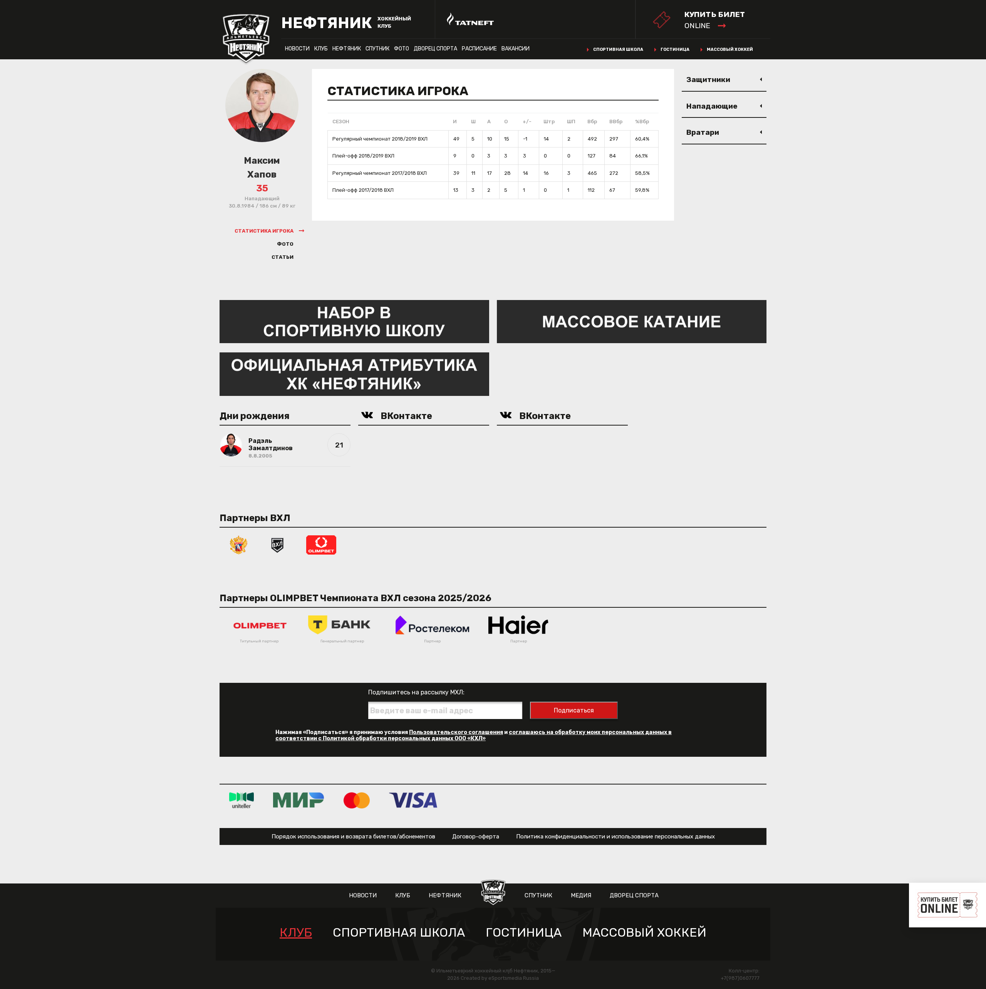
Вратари (702, 132)
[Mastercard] (357, 800)
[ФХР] (238, 544)
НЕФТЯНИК (346, 48)
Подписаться (574, 710)
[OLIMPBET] (321, 544)
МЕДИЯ (581, 895)
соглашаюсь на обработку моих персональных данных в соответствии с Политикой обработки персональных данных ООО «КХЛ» (473, 735)
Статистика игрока (264, 231)
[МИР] (298, 800)
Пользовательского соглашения (456, 732)
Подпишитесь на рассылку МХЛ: (416, 692)
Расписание (479, 48)
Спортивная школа (618, 49)
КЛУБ (321, 48)
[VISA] (413, 800)
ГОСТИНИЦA (524, 932)
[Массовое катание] (631, 321)
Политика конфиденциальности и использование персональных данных (615, 836)
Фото (401, 48)
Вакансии (515, 48)
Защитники (708, 79)
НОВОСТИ (297, 48)
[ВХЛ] (277, 544)
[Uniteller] (241, 800)
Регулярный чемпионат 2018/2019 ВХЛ (380, 139)
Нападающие (712, 106)
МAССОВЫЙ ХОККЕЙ (644, 932)
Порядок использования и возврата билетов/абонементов (353, 836)
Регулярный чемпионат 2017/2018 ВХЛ (379, 173)
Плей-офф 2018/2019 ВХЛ (363, 156)
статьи (282, 257)
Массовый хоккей (730, 49)
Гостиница (675, 49)
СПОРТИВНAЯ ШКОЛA (399, 932)
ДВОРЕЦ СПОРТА (435, 48)
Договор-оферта (475, 836)
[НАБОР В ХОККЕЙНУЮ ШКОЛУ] (354, 321)
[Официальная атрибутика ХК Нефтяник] (354, 373)
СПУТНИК (377, 48)
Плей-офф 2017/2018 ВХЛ (363, 190)
